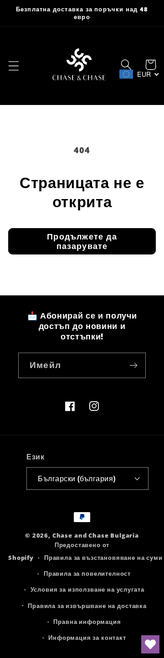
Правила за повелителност (87, 573)
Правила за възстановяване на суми (103, 557)
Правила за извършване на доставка (87, 606)
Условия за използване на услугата (87, 589)
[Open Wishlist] (150, 644)
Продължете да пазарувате (82, 241)
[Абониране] (133, 365)
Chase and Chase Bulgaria (95, 535)
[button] (14, 66)
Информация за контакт (87, 637)
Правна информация (87, 622)
